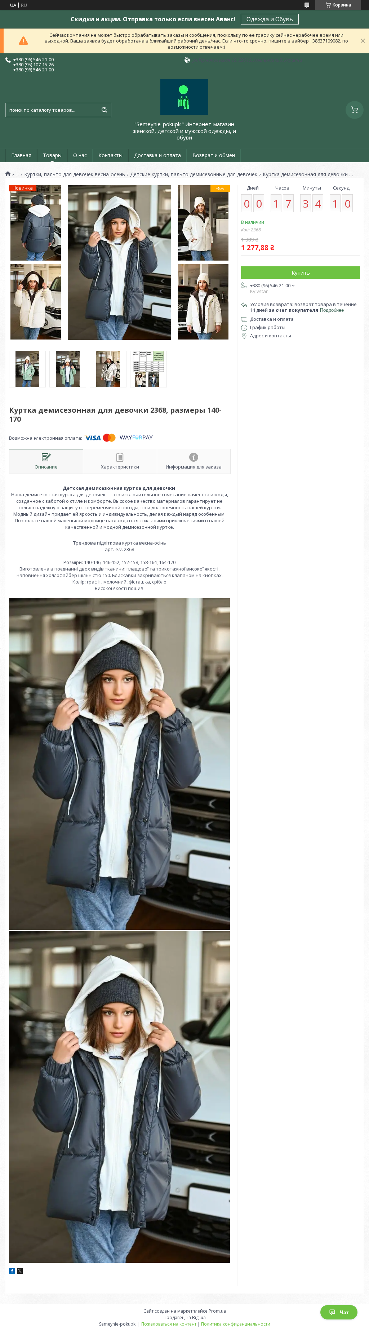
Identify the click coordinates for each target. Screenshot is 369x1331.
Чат (344, 1312)
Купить (301, 272)
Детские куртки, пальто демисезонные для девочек (193, 174)
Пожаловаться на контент (168, 1324)
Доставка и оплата (157, 155)
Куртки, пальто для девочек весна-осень (74, 174)
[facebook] (12, 1272)
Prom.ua (217, 1311)
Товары (52, 155)
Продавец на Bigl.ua (185, 1317)
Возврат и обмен (213, 155)
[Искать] (104, 110)
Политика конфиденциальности (235, 1324)
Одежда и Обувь (269, 19)
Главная (21, 155)
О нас (80, 155)
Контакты (110, 155)
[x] (20, 1272)
